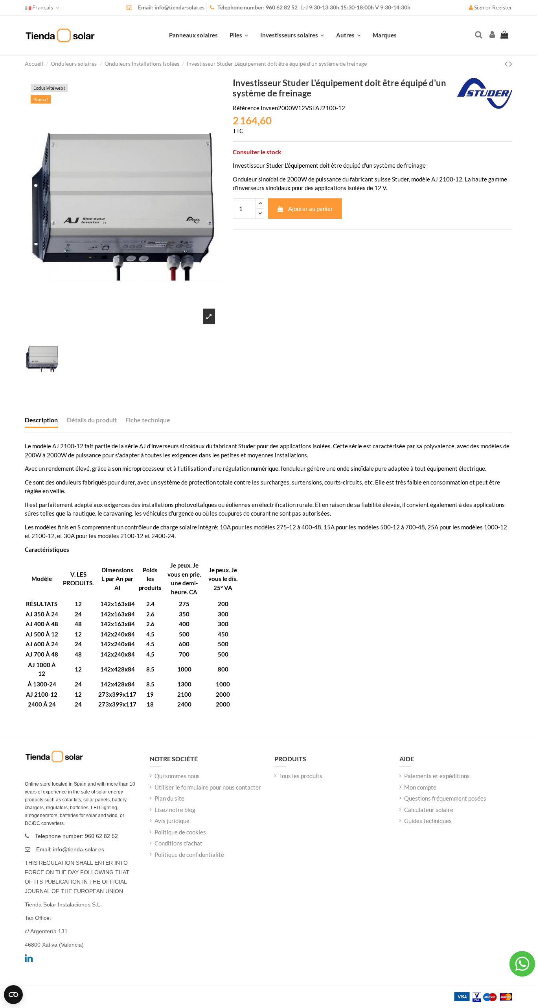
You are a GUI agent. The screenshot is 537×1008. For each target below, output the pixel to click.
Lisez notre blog (174, 809)
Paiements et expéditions (437, 775)
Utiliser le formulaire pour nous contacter (207, 787)
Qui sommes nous (177, 775)
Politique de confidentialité (189, 854)
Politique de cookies (180, 832)
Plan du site (169, 798)
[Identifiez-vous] (491, 35)
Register (502, 7)
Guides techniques (428, 820)
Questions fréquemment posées (445, 798)
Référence (246, 107)
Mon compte (420, 787)
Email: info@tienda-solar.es (171, 7)
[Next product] (510, 63)
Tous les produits (300, 775)
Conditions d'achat (178, 843)
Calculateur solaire (428, 809)
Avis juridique (171, 820)
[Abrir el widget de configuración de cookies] (13, 994)
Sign (479, 7)
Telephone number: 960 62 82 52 (257, 7)
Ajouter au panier (310, 208)
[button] (348, 35)
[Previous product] (506, 63)
